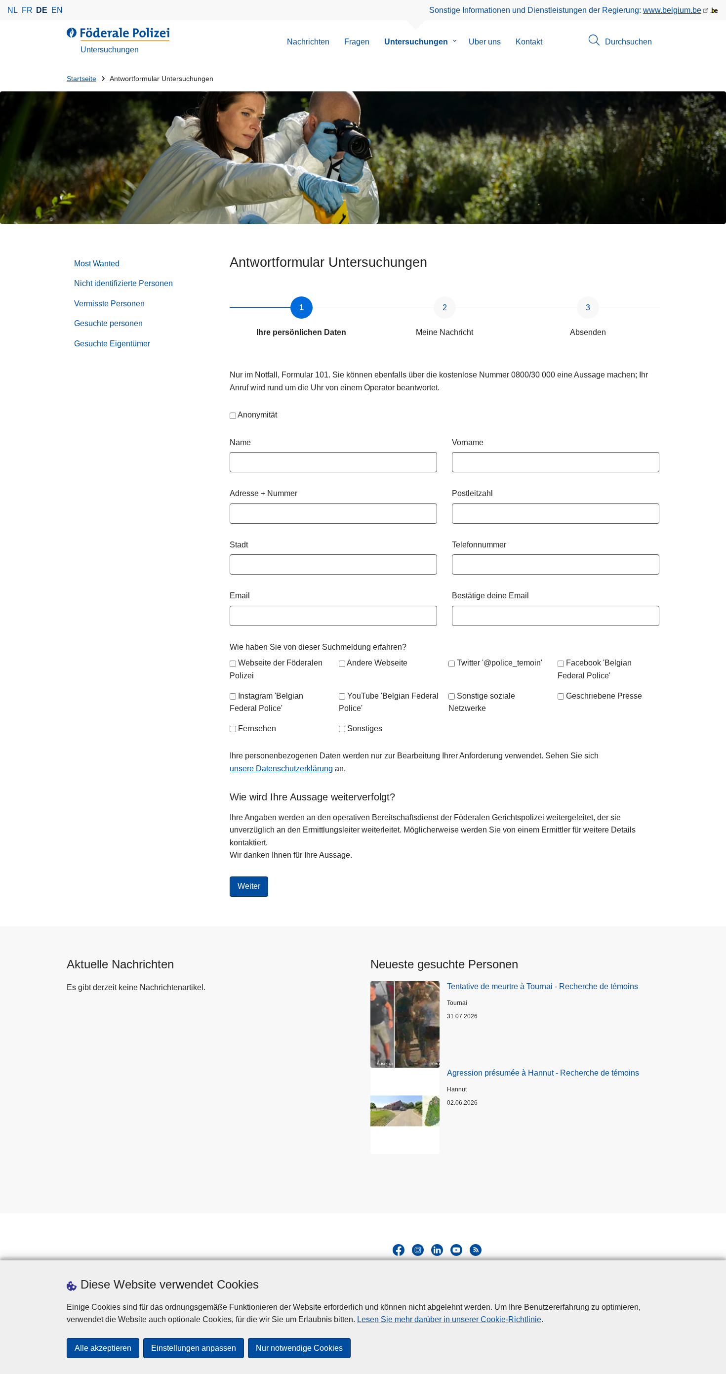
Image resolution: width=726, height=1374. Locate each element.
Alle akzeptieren (103, 1348)
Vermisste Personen (109, 303)
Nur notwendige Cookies (299, 1348)
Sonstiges (364, 728)
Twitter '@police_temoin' (499, 663)
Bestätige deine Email (490, 595)
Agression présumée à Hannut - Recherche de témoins (543, 1073)
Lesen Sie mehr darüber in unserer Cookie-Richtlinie (449, 1319)
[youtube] (456, 1250)
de (41, 10)
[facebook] (398, 1250)
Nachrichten (308, 42)
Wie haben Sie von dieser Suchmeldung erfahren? (318, 647)
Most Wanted (97, 263)
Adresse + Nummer (263, 493)
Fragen (356, 42)
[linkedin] (437, 1250)
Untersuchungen (416, 42)
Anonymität (257, 415)
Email (240, 595)
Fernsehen (257, 728)
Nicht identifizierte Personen (123, 283)
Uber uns (485, 42)
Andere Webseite (377, 663)
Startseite (81, 79)
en (57, 10)
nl (12, 10)
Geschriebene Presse (604, 696)
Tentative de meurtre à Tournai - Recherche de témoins (542, 986)
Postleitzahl (472, 493)
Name (240, 442)
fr (27, 10)
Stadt (239, 545)
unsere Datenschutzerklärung (281, 768)
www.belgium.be (672, 10)
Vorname (468, 442)
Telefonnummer (479, 545)
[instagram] (418, 1250)
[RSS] (476, 1250)
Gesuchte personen (108, 323)
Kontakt (529, 42)
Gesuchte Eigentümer (112, 343)
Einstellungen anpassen (193, 1348)
